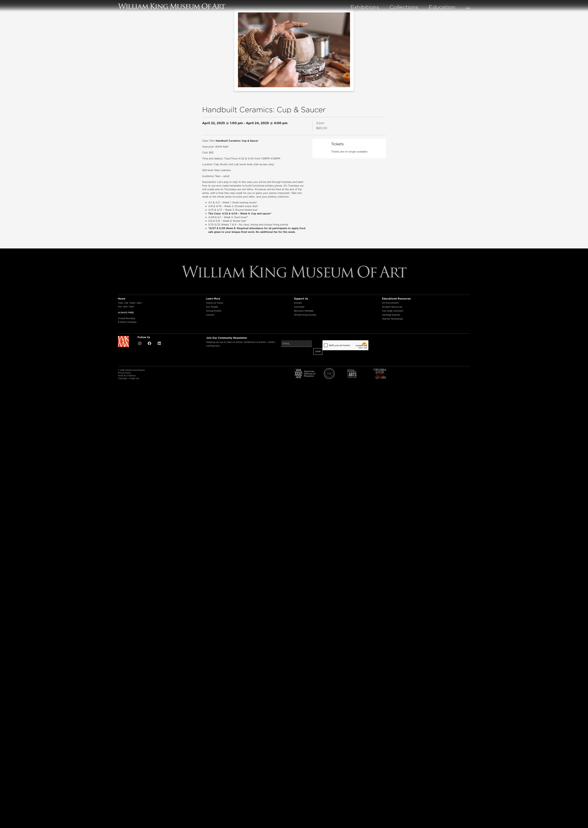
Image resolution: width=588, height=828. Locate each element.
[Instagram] (139, 343)
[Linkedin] (159, 343)
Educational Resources (396, 298)
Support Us (301, 298)
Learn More (213, 298)
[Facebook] (149, 343)
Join (318, 351)
